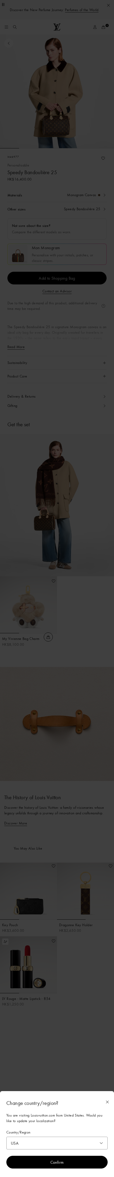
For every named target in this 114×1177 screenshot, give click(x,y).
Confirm (57, 1162)
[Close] (107, 1101)
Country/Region (18, 1132)
